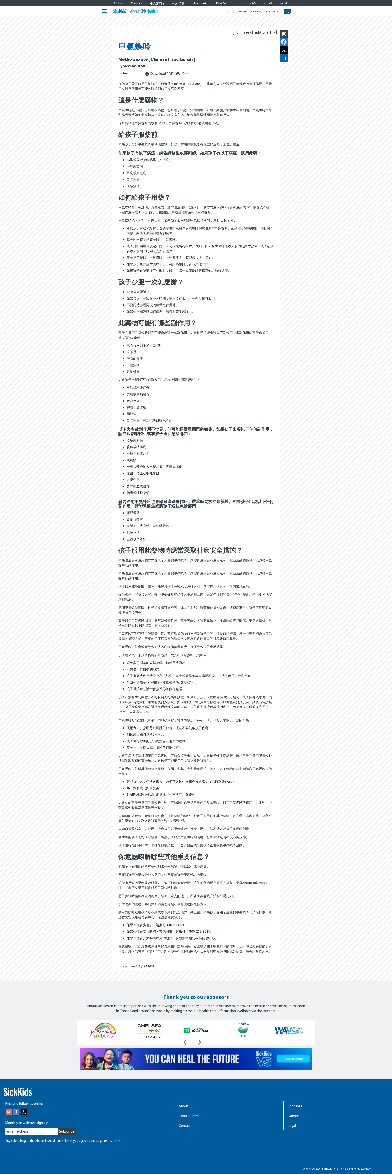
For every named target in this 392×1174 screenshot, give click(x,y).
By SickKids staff (131, 66)
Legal (99, 1141)
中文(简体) (157, 3)
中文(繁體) (178, 3)
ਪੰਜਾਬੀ (283, 3)
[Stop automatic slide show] (192, 1041)
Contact (184, 1125)
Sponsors (295, 1106)
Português (201, 3)
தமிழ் (252, 3)
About (183, 1106)
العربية (268, 3)
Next (199, 1041)
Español (221, 3)
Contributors (189, 1116)
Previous (185, 1041)
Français (136, 3)
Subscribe (67, 1131)
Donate (293, 1116)
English (118, 3)
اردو (238, 3)
